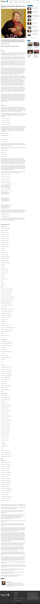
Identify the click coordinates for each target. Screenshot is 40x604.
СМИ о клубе (20, 0)
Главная (2, 4)
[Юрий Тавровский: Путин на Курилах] (36, 44)
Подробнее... (11, 586)
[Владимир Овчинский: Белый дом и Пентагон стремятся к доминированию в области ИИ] (29, 31)
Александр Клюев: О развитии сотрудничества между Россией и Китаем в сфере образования (35, 16)
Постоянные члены (14, 0)
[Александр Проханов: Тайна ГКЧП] (29, 19)
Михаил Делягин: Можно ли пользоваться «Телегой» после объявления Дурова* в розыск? (36, 56)
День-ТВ (15, 596)
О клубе (10, 0)
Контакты (24, 0)
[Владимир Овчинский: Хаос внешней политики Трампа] (29, 8)
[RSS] (34, 0)
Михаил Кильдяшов (3, 7)
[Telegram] (36, 0)
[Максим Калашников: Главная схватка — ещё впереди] (29, 12)
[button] (38, 2)
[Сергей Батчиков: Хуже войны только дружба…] (29, 23)
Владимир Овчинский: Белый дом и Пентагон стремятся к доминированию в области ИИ (35, 31)
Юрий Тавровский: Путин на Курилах (36, 47)
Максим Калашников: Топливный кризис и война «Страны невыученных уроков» (30, 47)
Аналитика (4, 4)
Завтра (5, 578)
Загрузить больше (33, 37)
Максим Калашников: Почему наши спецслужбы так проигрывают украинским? (29, 55)
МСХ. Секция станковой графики (18, 600)
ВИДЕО (29, 40)
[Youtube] (38, 0)
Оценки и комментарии (9, 4)
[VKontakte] (37, 0)
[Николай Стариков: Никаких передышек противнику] (29, 34)
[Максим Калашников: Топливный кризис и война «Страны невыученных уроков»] (30, 44)
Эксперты (18, 0)
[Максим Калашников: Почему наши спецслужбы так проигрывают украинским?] (30, 52)
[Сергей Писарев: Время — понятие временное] (29, 27)
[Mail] (33, 0)
